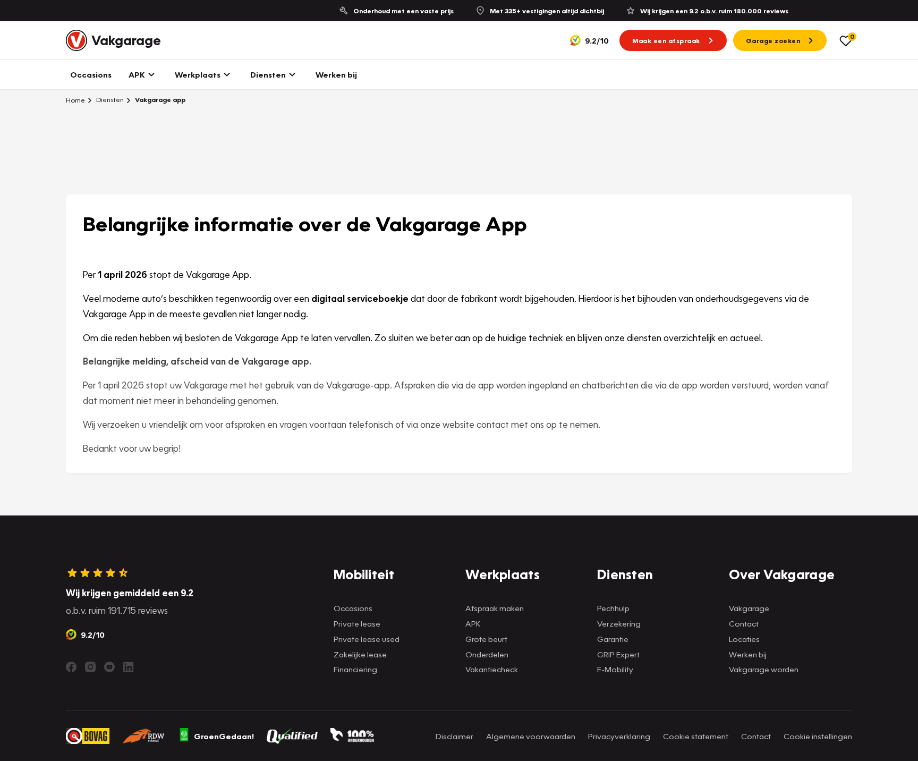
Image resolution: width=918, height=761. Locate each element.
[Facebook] (71, 667)
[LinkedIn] (128, 667)
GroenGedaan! (224, 736)
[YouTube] (109, 667)
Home (75, 100)
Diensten (109, 99)
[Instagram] (90, 667)
